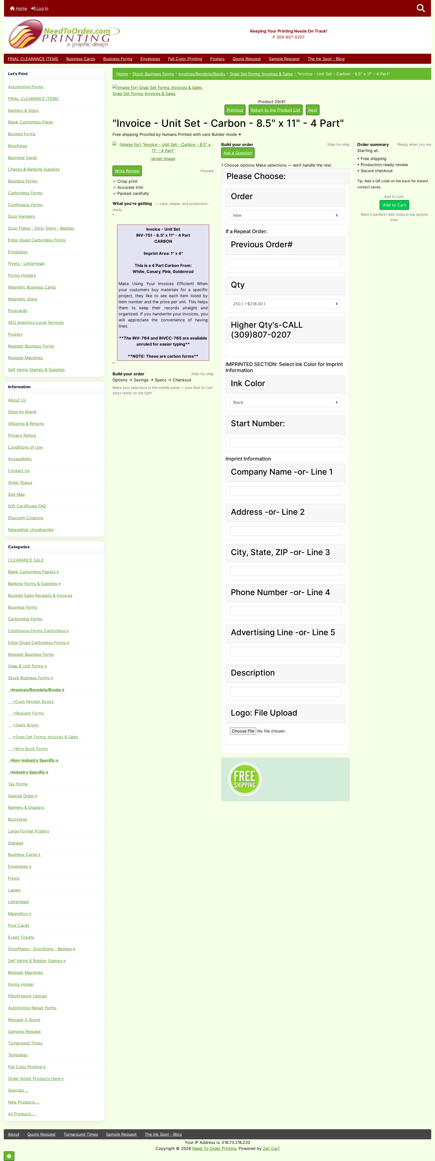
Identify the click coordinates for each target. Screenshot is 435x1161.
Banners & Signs (23, 110)
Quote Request (247, 58)
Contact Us (19, 470)
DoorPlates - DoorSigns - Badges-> (42, 948)
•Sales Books (23, 724)
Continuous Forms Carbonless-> (38, 630)
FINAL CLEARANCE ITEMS (33, 58)
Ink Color (248, 383)
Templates (18, 1054)
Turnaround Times (25, 1043)
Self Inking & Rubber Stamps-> (37, 960)
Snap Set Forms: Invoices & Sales (261, 73)
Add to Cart (394, 204)
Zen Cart (271, 1148)
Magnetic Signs (22, 298)
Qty (238, 285)
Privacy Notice (22, 435)
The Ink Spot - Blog (326, 58)
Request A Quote (24, 1019)
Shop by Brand (22, 411)
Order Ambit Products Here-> (36, 1078)
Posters (217, 58)
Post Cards (18, 925)
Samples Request (24, 1031)
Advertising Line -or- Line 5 (283, 632)
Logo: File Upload (264, 713)
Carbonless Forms (25, 192)
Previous (235, 109)
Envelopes (150, 58)
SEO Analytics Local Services (36, 322)
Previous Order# (262, 244)
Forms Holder (21, 984)
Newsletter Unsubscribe (31, 529)
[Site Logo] (75, 34)
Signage (15, 842)
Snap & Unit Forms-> (27, 665)
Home (21, 8)
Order (242, 196)
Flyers (13, 878)
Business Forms (117, 58)
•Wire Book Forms (28, 748)
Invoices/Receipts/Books (201, 73)
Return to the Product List (275, 109)
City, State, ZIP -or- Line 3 (280, 552)
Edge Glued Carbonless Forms (37, 239)
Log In (41, 8)
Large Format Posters (28, 831)
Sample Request (284, 58)
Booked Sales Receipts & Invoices (40, 595)
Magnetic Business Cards (32, 287)
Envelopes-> (19, 866)
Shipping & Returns (26, 423)
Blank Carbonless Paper (30, 122)
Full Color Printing (185, 58)
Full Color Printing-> (27, 1066)
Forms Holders (22, 275)
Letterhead (18, 901)
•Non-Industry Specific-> (33, 760)
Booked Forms (21, 133)
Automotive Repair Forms (32, 1007)
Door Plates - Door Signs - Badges (41, 228)
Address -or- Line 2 (268, 512)
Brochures (17, 145)
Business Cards (80, 58)
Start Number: (258, 423)
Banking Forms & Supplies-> (34, 583)
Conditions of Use (25, 447)
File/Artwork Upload (27, 995)
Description (253, 673)
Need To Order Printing (214, 1148)
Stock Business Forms (153, 73)
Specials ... (18, 1090)
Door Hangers (21, 216)
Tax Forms (18, 783)
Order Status (20, 482)
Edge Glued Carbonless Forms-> (38, 642)
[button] (421, 8)
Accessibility (20, 458)
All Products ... (21, 1113)
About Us (17, 400)
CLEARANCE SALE (26, 560)
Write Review (127, 170)
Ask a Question (238, 152)
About (13, 1134)
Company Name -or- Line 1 (282, 472)
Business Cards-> (24, 854)
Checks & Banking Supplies (34, 169)
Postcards (17, 310)
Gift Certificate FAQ (27, 505)
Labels (14, 890)
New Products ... (23, 1102)
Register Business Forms (31, 346)
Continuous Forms (25, 204)
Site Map (16, 494)
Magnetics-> (19, 913)
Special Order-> (23, 795)
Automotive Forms (25, 86)
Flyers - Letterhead (26, 263)
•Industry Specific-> (28, 772)
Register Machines (25, 357)
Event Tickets (21, 937)
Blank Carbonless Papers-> (33, 571)
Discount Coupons (25, 517)
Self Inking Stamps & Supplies (36, 369)
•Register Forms (26, 713)
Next (312, 109)
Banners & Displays (26, 807)
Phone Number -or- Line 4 (280, 592)
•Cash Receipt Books (31, 701)
